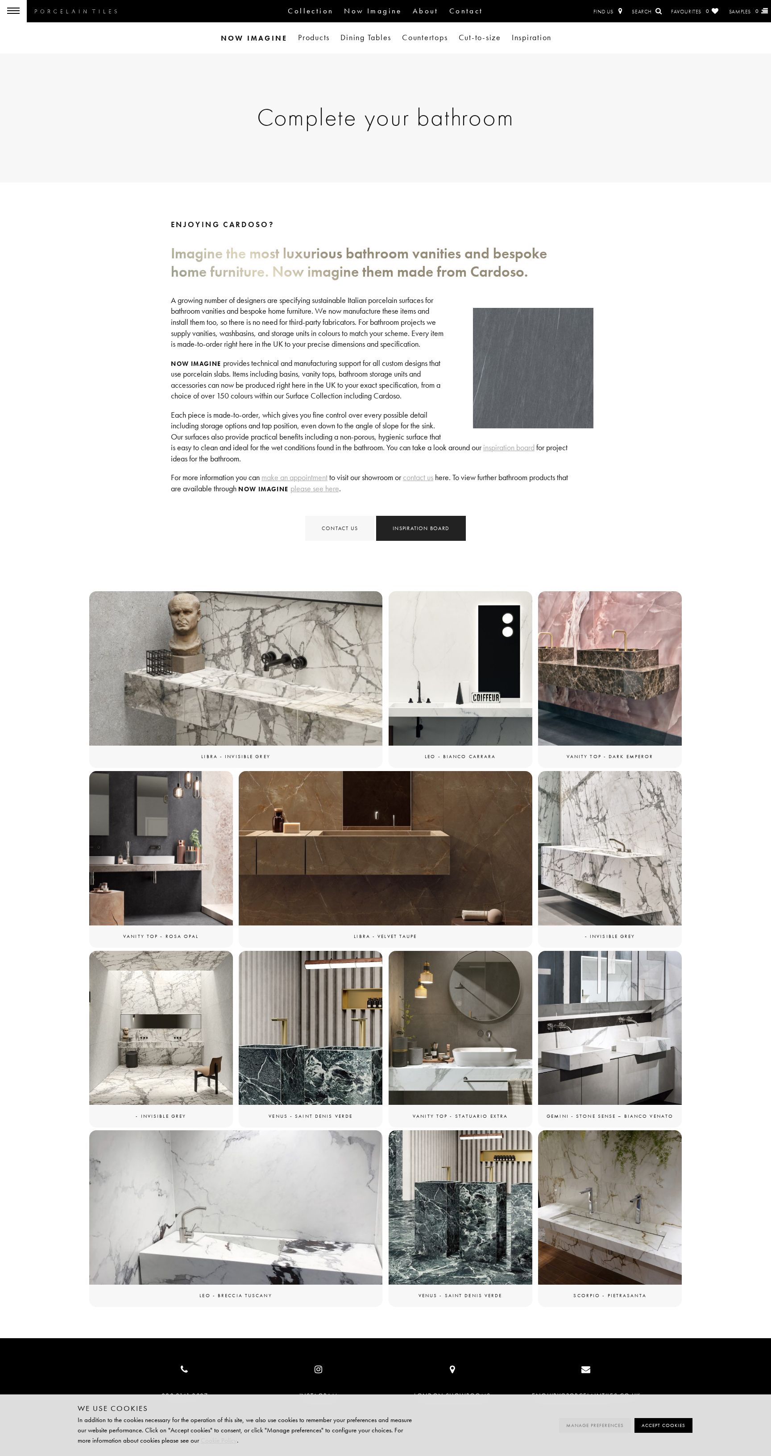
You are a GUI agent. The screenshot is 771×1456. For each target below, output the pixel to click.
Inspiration (531, 37)
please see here (314, 489)
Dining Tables (365, 37)
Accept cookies (663, 1425)
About (426, 11)
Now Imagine (373, 11)
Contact (466, 11)
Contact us (340, 528)
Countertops (425, 37)
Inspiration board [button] (421, 528)
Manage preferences (595, 1425)
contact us (418, 477)
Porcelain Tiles (76, 11)
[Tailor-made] (253, 38)
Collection (310, 11)
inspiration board (509, 447)
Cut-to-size (480, 37)
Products (314, 37)
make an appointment (294, 477)
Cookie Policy (219, 1440)
